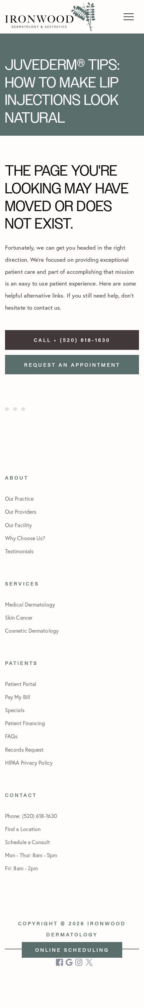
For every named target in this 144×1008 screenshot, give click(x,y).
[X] (89, 962)
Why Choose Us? (25, 538)
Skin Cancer (18, 617)
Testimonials (19, 551)
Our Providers (20, 511)
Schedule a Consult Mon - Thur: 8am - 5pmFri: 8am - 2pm (31, 855)
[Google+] (70, 962)
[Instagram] (79, 962)
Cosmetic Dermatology (32, 630)
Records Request (24, 749)
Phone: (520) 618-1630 (31, 815)
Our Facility (18, 524)
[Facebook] (60, 962)
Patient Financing (25, 723)
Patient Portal (20, 683)
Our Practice (19, 498)
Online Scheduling (72, 949)
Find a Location (23, 828)
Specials (14, 709)
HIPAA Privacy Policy (29, 762)
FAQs (11, 736)
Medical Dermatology (30, 604)
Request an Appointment (72, 364)
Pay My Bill (17, 696)
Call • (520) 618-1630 (72, 339)
